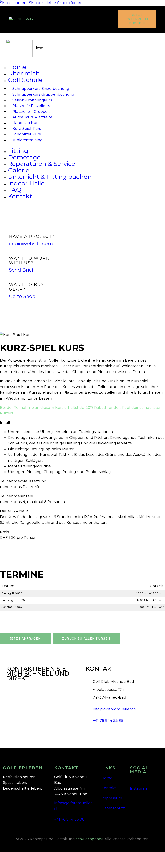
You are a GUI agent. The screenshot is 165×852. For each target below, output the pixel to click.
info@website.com (31, 243)
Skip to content (14, 3)
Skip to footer (69, 3)
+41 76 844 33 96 (108, 720)
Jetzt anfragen (25, 638)
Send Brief (21, 270)
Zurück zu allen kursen (86, 638)
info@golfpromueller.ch (114, 709)
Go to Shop (22, 296)
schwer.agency (89, 839)
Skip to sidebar (42, 3)
